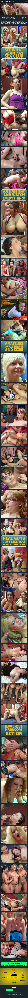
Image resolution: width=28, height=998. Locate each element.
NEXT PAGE (23, 17)
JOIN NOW (9, 990)
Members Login (17, 990)
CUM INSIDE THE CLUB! (14, 963)
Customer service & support (14, 992)
